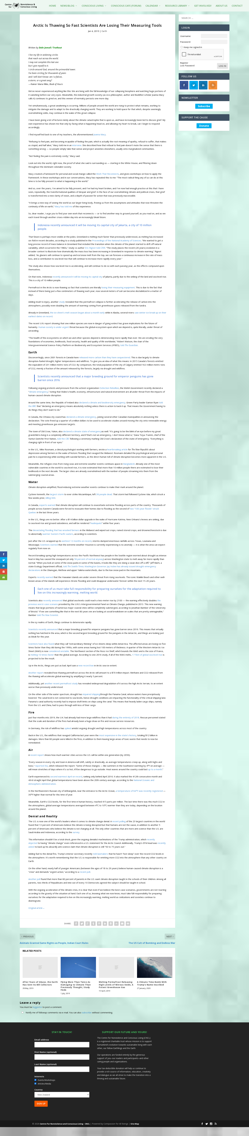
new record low (86, 665)
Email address (41, 1039)
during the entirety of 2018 (125, 717)
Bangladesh (129, 463)
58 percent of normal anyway (88, 559)
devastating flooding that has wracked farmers (56, 530)
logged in (37, 1007)
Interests (39, 1076)
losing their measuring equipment (118, 287)
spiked (68, 728)
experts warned (47, 505)
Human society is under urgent (53, 327)
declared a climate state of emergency (82, 431)
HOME (52, 6)
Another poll (34, 879)
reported (41, 765)
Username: (185, 36)
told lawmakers (100, 853)
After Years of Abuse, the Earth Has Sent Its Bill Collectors (40, 983)
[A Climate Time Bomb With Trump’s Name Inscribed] (154, 967)
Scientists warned (49, 544)
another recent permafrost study (61, 683)
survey (76, 832)
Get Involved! (202, 6)
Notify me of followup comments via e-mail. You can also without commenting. (69, 1012)
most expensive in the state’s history (117, 735)
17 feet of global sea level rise (147, 654)
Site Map (135, 1123)
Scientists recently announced (43, 629)
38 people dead (104, 494)
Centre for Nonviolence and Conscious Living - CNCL (65, 1123)
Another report (35, 672)
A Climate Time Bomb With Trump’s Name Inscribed (152, 983)
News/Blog (67, 6)
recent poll (85, 871)
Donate (204, 126)
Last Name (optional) (45, 1064)
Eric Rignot (90, 247)
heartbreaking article (117, 449)
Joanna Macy (100, 134)
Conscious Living (93, 6)
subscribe (87, 1012)
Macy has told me (63, 206)
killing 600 (50, 497)
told (100, 247)
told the (63, 438)
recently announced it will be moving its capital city (77, 276)
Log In (222, 65)
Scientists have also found (41, 643)
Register (184, 63)
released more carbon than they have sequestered (104, 357)
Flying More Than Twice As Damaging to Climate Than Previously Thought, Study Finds (76, 986)
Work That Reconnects (107, 173)
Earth (104, 31)
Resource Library (176, 6)
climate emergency (38, 391)
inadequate (96, 523)
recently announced (52, 600)
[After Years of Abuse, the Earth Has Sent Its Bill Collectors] (40, 967)
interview (76, 145)
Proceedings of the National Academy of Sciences (116, 240)
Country (38, 1089)
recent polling (119, 821)
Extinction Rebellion (109, 388)
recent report (37, 755)
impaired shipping (91, 694)
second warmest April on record (66, 776)
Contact (237, 6)
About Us (221, 6)
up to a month (155, 769)
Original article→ (36, 907)
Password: (185, 41)
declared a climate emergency (81, 416)
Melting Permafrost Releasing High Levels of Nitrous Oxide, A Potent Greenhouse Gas (116, 984)
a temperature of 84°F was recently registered (139, 790)
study (62, 301)
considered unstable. (59, 651)
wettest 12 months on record (76, 540)
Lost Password (187, 65)
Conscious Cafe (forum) (126, 6)
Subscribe (204, 106)
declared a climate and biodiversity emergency (102, 402)
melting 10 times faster (42, 654)
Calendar (152, 6)
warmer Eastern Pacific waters (58, 533)
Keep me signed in (193, 47)
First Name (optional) (45, 1052)
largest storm (57, 494)
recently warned (45, 577)
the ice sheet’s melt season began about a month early (77, 312)
